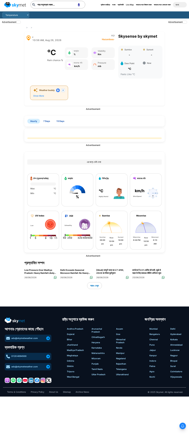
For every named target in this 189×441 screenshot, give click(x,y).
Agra (151, 371)
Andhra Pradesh (75, 329)
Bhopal (173, 361)
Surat (173, 366)
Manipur (120, 353)
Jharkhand (72, 345)
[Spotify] (13, 380)
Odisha (70, 361)
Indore (152, 361)
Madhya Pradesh (75, 350)
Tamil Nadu (97, 369)
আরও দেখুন (94, 285)
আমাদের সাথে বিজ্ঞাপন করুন (144, 5)
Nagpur (174, 355)
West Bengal (73, 377)
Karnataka (97, 347)
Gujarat (70, 334)
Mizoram (96, 358)
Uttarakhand (122, 374)
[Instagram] (42, 380)
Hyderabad (175, 334)
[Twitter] (48, 380)
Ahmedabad (176, 345)
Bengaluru (154, 334)
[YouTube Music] (25, 380)
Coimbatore (176, 371)
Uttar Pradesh (98, 374)
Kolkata (174, 339)
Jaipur (152, 350)
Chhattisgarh (98, 337)
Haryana (96, 342)
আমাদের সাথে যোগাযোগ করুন (162, 5)
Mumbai (153, 329)
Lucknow (175, 350)
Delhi (172, 329)
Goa (118, 334)
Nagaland (121, 358)
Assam (119, 329)
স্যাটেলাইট (121, 5)
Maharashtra (98, 353)
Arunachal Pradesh (97, 330)
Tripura (70, 371)
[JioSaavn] (19, 380)
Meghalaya (72, 355)
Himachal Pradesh (121, 341)
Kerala (119, 347)
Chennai (153, 339)
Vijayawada (176, 377)
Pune (152, 345)
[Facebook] (36, 380)
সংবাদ (113, 5)
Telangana (121, 369)
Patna (152, 366)
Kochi (152, 377)
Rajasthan (121, 363)
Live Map (130, 5)
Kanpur (153, 355)
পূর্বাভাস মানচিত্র (105, 5)
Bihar (69, 339)
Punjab (95, 363)
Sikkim (70, 366)
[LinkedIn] (31, 380)
